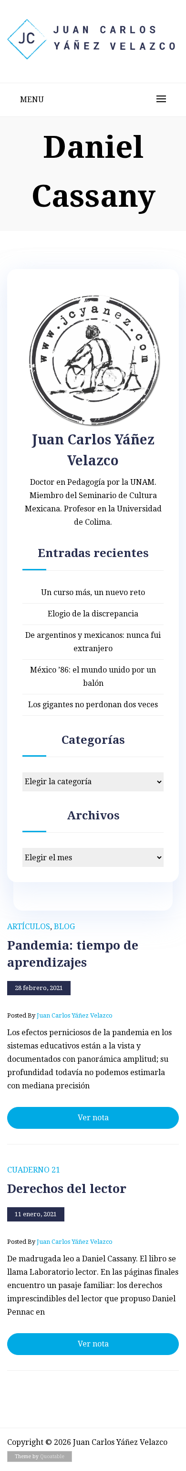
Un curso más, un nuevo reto (93, 592)
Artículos (28, 926)
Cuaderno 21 (33, 1169)
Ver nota (93, 1117)
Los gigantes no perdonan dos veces (93, 704)
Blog (64, 926)
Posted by (60, 1015)
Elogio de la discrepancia (93, 613)
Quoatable (52, 1456)
